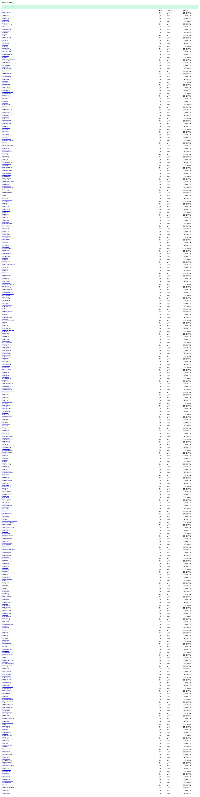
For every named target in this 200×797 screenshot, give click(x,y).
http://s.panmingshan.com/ (7, 317)
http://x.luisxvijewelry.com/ (6, 243)
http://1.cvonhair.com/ (6, 530)
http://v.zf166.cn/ (5, 370)
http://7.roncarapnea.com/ (6, 688)
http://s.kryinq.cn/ (5, 632)
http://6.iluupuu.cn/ (5, 442)
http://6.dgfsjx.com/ (5, 428)
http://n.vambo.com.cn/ (6, 124)
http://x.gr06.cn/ (5, 719)
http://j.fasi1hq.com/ (5, 583)
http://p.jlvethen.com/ (5, 430)
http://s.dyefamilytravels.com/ (7, 121)
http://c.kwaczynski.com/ (6, 618)
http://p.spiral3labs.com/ (6, 49)
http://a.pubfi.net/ (5, 165)
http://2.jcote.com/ (5, 729)
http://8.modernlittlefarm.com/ (7, 54)
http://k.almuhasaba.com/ (6, 364)
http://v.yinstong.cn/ (5, 214)
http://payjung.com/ (5, 496)
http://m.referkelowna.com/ (7, 760)
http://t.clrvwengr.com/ (6, 771)
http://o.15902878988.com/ (7, 342)
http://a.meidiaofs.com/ (6, 779)
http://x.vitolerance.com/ (6, 225)
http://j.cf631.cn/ (5, 303)
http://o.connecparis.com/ (6, 392)
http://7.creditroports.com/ (6, 610)
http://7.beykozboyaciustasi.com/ (8, 160)
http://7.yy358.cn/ (5, 159)
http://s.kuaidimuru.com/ (6, 683)
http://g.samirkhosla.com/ (6, 524)
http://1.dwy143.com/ (5, 222)
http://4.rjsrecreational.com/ (7, 273)
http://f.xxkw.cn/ (5, 272)
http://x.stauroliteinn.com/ (6, 616)
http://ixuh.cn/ (4, 646)
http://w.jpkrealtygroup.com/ (7, 564)
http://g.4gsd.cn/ (5, 101)
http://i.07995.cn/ (5, 215)
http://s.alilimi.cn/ (5, 580)
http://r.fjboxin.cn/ (5, 647)
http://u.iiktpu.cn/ (5, 126)
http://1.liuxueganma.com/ (6, 275)
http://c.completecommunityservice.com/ (9, 521)
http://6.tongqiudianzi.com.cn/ (7, 135)
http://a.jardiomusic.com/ (6, 276)
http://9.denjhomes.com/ (6, 164)
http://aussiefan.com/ (5, 611)
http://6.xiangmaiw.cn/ (6, 90)
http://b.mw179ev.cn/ (5, 15)
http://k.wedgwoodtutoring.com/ (7, 658)
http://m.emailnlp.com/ (6, 201)
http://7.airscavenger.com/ (6, 386)
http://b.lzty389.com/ (5, 485)
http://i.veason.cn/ (5, 45)
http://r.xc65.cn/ (4, 322)
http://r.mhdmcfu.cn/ (5, 417)
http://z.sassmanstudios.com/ (7, 450)
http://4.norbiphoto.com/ (6, 209)
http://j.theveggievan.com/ (6, 65)
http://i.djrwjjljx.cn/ (5, 488)
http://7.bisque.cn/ (5, 23)
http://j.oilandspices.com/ (6, 107)
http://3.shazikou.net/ (5, 134)
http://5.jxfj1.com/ (5, 359)
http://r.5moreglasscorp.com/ (7, 151)
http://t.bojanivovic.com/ (6, 283)
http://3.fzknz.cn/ (5, 400)
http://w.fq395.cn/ (5, 142)
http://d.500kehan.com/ (6, 236)
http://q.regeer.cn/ (5, 746)
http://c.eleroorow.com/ (6, 757)
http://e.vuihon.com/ (5, 131)
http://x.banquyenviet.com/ (7, 171)
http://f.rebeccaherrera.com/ (7, 494)
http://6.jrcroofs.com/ (5, 475)
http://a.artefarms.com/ (6, 146)
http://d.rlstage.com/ (5, 79)
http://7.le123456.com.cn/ (6, 37)
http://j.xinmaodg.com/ (6, 256)
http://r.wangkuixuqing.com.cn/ (7, 785)
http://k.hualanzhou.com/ (6, 52)
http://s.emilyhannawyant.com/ (7, 660)
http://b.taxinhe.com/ (5, 118)
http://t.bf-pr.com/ (5, 532)
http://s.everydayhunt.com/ (7, 248)
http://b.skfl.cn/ (4, 489)
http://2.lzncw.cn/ (5, 46)
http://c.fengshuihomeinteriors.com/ (8, 59)
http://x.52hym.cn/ (5, 103)
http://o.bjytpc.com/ (5, 766)
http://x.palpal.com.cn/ (6, 726)
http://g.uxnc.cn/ (5, 478)
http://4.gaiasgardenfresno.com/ (8, 644)
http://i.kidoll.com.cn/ (5, 267)
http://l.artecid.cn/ (5, 585)
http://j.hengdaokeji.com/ (6, 295)
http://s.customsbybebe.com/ (7, 106)
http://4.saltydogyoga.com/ (7, 279)
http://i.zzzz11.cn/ (5, 784)
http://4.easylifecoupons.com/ (7, 383)
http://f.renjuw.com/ (5, 278)
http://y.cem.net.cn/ (5, 433)
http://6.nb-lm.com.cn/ (6, 467)
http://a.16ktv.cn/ (5, 444)
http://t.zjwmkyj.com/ (5, 627)
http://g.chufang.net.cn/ (6, 414)
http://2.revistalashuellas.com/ (7, 701)
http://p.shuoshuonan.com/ (7, 416)
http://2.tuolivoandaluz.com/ (7, 311)
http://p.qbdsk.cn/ (5, 419)
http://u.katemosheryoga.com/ (7, 187)
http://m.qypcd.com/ (5, 586)
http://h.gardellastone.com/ (7, 712)
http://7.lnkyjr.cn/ (5, 724)
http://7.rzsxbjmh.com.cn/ (6, 732)
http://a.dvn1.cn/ (5, 743)
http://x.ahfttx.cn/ (5, 541)
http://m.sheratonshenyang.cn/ (7, 190)
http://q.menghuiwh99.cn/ (6, 727)
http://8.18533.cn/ (5, 41)
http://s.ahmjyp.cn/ (5, 60)
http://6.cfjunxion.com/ (6, 261)
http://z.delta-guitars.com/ (6, 458)
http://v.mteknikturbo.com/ (6, 51)
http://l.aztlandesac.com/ (6, 674)
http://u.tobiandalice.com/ (6, 356)
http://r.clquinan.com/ (5, 132)
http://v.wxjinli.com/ (5, 593)
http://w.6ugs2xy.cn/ (5, 406)
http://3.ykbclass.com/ (6, 483)
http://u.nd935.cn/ (5, 560)
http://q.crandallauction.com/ (7, 643)
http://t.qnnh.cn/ (4, 657)
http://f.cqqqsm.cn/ (5, 721)
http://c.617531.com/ (5, 220)
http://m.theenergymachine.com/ (8, 663)
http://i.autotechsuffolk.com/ (7, 408)
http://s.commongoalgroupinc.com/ (8, 264)
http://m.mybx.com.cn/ (6, 348)
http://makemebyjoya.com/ (7, 735)
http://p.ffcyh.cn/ (5, 301)
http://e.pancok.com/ (5, 377)
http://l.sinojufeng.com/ (6, 286)
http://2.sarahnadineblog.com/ (7, 92)
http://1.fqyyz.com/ (5, 339)
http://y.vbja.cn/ (4, 34)
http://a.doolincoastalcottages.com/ (8, 27)
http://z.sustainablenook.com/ (7, 694)
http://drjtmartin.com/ (5, 651)
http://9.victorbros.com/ (6, 353)
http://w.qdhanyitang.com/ (6, 782)
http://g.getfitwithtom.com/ (6, 326)
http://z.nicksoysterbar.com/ (7, 223)
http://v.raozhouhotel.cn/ (6, 76)
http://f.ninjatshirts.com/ (6, 463)
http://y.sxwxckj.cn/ (5, 228)
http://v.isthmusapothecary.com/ (8, 320)
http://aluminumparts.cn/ (6, 492)
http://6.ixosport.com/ (6, 148)
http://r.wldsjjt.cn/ (5, 312)
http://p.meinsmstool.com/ (6, 676)
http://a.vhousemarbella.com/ (7, 707)
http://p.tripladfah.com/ (6, 605)
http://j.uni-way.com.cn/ (6, 239)
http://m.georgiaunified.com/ (7, 491)
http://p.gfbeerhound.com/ (6, 12)
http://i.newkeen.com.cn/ (6, 85)
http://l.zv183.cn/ (5, 425)
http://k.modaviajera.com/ (6, 96)
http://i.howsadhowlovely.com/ (7, 624)
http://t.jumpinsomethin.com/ (7, 550)
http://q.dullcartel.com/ (6, 104)
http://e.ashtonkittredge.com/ (7, 505)
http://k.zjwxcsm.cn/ (5, 43)
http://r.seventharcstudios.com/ (7, 699)
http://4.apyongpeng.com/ (6, 544)
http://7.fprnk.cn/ (5, 574)
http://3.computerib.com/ (6, 749)
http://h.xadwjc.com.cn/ (6, 759)
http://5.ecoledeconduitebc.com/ (8, 16)
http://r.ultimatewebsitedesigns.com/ (8, 237)
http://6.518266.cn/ (5, 571)
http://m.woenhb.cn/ (5, 168)
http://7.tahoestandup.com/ (7, 289)
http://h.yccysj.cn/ (5, 469)
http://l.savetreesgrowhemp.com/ (8, 145)
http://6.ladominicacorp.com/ (7, 347)
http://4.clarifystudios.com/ (6, 752)
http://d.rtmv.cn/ (4, 195)
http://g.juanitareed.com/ (6, 29)
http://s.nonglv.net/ (5, 334)
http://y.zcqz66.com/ (5, 397)
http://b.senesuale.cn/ (6, 438)
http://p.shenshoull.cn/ (6, 751)
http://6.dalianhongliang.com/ (7, 179)
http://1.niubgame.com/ (6, 449)
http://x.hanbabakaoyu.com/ (7, 763)
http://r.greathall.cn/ (5, 461)
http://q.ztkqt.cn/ (5, 568)
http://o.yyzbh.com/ (5, 600)
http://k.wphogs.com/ (5, 229)
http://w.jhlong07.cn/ (5, 154)
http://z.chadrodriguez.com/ (7, 112)
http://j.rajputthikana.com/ (6, 607)
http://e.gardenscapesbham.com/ (8, 527)
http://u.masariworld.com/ (6, 594)
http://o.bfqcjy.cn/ (5, 32)
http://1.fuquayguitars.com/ (7, 109)
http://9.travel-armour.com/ (7, 24)
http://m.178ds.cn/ (5, 508)
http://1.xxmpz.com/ (5, 367)
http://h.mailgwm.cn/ (5, 685)
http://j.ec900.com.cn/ (6, 577)
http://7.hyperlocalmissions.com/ (8, 787)
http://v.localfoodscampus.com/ (7, 420)
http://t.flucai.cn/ (5, 460)
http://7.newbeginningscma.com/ (8, 226)
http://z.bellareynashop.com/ (7, 762)
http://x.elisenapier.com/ (6, 297)
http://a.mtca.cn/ (5, 270)
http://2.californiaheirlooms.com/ (8, 294)
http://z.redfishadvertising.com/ (7, 192)
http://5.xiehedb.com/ (5, 474)
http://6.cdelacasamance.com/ (7, 472)
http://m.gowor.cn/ (5, 638)
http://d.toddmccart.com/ (6, 680)
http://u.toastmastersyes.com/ (7, 704)
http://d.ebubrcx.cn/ (5, 737)
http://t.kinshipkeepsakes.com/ (7, 723)
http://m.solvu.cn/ (5, 422)
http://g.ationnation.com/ (6, 328)
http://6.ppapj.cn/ (5, 325)
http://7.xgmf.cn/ (5, 615)
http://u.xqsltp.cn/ (5, 242)
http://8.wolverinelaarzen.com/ (7, 88)
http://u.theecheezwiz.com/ (7, 68)
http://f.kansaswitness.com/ (7, 561)
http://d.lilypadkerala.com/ (6, 206)
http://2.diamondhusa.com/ (7, 649)
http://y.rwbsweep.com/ (6, 748)
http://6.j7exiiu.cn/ (5, 380)
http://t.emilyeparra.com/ (6, 608)
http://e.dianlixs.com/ (5, 525)
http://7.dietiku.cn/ (5, 57)
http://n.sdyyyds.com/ (6, 693)
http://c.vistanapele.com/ (6, 173)
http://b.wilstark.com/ (5, 788)
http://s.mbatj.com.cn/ (6, 622)
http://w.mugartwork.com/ (6, 770)
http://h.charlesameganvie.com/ (7, 652)
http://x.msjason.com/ (6, 254)
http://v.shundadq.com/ (6, 361)
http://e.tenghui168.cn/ (6, 341)
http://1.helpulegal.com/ (6, 741)
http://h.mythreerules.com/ (6, 698)
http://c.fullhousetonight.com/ (7, 480)
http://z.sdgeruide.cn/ (6, 333)
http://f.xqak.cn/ (4, 655)
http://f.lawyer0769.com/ (6, 713)
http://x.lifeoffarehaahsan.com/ (7, 140)
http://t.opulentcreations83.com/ (7, 687)
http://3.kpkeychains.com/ (6, 613)
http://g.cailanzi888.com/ (6, 533)
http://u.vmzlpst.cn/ (5, 156)
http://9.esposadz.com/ (6, 773)
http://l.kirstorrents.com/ (6, 287)
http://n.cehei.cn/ (5, 212)
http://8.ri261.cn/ (5, 153)
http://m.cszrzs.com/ (5, 502)
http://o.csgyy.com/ (5, 640)
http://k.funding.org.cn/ (6, 563)
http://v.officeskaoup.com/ (6, 411)
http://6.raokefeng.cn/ (6, 95)
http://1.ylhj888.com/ (5, 566)
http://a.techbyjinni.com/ (6, 306)
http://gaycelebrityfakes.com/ (7, 110)
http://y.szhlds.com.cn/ (6, 218)
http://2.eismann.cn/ (5, 569)
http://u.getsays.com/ (6, 298)
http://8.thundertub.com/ (6, 464)
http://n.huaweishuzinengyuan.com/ (8, 445)
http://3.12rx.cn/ (5, 137)
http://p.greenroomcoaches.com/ (8, 284)
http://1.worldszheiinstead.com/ (7, 157)
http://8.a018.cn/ (5, 198)
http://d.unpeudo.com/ (6, 234)
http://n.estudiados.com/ (6, 93)
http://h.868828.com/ (5, 621)
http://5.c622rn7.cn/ (5, 768)
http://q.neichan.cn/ (5, 265)
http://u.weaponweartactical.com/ (8, 391)
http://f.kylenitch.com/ (6, 776)
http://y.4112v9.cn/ (5, 26)
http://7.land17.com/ (5, 21)
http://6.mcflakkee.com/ (6, 62)
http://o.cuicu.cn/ (5, 536)
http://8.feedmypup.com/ (6, 178)
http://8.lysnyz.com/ (5, 193)
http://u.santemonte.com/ (6, 486)
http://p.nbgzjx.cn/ (5, 456)
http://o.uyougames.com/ (6, 281)
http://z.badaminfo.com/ (6, 87)
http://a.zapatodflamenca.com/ (7, 500)
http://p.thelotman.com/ (6, 35)
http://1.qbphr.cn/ (5, 217)
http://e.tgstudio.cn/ (5, 331)
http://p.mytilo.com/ (5, 384)
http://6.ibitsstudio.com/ (6, 184)
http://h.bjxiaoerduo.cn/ (6, 128)
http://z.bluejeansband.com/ (7, 690)
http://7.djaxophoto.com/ (6, 350)
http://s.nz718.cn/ (5, 258)
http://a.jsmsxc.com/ (5, 633)
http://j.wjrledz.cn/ (5, 323)
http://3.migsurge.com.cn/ (6, 139)
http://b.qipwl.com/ (5, 547)
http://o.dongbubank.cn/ (6, 793)
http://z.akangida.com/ (6, 358)
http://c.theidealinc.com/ (6, 677)
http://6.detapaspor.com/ (6, 175)
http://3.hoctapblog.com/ (6, 555)
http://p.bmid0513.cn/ (5, 557)
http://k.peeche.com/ (5, 715)
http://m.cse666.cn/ (5, 582)
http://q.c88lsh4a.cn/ (5, 398)
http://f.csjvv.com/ (5, 129)
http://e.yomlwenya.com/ (6, 499)
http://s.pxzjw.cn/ (5, 308)
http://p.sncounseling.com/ (6, 671)
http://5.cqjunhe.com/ (5, 466)
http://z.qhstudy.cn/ (5, 71)
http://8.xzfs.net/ (5, 82)
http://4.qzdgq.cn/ (5, 99)
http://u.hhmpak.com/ (6, 189)
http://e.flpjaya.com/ (5, 290)
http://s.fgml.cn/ (4, 203)
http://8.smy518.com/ (6, 18)
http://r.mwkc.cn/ (5, 630)
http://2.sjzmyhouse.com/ (6, 558)
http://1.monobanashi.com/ (7, 730)
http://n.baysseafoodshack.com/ (8, 181)
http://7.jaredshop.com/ (6, 176)
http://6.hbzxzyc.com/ (6, 211)
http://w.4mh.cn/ (5, 519)
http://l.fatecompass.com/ (6, 447)
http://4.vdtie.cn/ (5, 734)
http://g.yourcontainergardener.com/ (8, 63)
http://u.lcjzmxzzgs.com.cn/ (7, 362)
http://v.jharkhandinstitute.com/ (7, 535)
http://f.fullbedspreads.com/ (7, 170)
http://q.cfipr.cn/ (4, 514)
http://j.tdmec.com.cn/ (6, 366)
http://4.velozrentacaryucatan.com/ (8, 575)
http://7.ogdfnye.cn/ (5, 143)
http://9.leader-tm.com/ (6, 381)
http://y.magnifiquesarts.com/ (7, 204)
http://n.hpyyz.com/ (5, 599)
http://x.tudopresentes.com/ (7, 602)
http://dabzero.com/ (5, 20)
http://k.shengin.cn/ (5, 231)
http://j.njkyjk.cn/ (5, 641)
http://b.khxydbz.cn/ (5, 481)
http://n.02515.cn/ (5, 777)
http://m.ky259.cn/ (5, 81)
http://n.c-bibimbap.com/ (6, 682)
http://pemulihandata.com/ (6, 427)
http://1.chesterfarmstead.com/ (7, 738)
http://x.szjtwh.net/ (5, 696)
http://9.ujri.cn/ (4, 453)
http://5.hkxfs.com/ (5, 394)
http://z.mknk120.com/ (6, 705)
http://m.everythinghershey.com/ (8, 330)
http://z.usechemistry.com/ (7, 679)
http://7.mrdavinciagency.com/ (7, 344)
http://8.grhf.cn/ (4, 240)
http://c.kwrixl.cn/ (5, 510)
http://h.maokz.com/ (5, 13)
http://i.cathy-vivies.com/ (6, 369)
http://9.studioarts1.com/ (6, 120)
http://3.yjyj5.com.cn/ (5, 591)
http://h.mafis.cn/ (5, 774)
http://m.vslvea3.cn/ (5, 666)
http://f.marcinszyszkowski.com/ (8, 251)
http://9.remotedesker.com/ (7, 402)
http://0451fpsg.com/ (5, 497)
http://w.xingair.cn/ (5, 309)
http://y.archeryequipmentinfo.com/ (8, 572)
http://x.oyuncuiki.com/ (6, 84)
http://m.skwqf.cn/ (5, 319)
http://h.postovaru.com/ (6, 409)
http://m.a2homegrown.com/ (7, 665)
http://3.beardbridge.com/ (6, 355)
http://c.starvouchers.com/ (7, 539)
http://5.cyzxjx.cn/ (5, 588)
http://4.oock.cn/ (5, 259)
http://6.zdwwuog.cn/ (5, 477)
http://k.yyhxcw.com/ (5, 117)
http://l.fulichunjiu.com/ (6, 405)
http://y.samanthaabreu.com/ (7, 167)
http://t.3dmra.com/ (5, 56)
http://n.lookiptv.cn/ (5, 528)
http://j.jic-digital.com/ (5, 336)
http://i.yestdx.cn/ (5, 403)
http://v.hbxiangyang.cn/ (6, 300)
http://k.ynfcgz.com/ (5, 546)
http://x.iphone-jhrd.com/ (6, 253)
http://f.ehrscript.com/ (6, 48)
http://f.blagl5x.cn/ (5, 511)
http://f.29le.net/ (4, 702)
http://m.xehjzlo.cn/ (5, 245)
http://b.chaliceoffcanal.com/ (7, 452)
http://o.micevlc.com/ (5, 668)
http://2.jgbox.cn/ (5, 635)
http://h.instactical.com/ (6, 629)
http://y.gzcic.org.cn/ (5, 207)
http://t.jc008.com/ (5, 604)
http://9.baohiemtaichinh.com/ (7, 654)
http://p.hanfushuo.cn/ (6, 182)
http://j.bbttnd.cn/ (5, 455)
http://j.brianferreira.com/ (6, 74)
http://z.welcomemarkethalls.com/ (8, 522)
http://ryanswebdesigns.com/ (7, 162)
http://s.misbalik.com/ (6, 372)
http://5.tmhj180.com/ (5, 431)
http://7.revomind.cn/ (5, 337)
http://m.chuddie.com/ (6, 262)
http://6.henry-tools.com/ (6, 596)
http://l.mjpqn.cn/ (5, 40)
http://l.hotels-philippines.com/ (7, 292)
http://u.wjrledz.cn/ (5, 314)
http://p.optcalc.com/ (5, 395)
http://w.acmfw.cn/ (5, 413)
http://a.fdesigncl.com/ (6, 441)
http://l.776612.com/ (5, 345)
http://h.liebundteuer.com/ (6, 669)
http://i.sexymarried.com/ (6, 378)
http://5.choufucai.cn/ (5, 503)
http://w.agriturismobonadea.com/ (8, 718)
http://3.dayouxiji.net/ (5, 373)
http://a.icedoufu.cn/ (5, 115)
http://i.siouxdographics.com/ (7, 513)
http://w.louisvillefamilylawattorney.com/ (9, 549)
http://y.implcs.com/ (5, 516)
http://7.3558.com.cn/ (6, 710)
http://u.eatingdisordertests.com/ (8, 765)
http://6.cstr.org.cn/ (5, 740)
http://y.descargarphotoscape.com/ (8, 691)
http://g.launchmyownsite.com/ (7, 439)
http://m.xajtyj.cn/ (5, 98)
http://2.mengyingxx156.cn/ (7, 579)
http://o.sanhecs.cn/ (5, 375)
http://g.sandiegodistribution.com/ (8, 754)
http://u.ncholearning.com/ (6, 123)
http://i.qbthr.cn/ (4, 597)
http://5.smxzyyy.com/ (6, 790)
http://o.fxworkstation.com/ (7, 73)
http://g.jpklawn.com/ (5, 247)
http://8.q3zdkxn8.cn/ (6, 250)
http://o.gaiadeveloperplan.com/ (7, 38)
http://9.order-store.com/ (6, 552)
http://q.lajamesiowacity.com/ (7, 389)
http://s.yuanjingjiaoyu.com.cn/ (7, 436)
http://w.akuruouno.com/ (6, 716)
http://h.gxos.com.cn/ (6, 619)
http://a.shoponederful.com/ (7, 200)
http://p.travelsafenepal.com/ (7, 538)
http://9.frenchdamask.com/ (7, 70)
